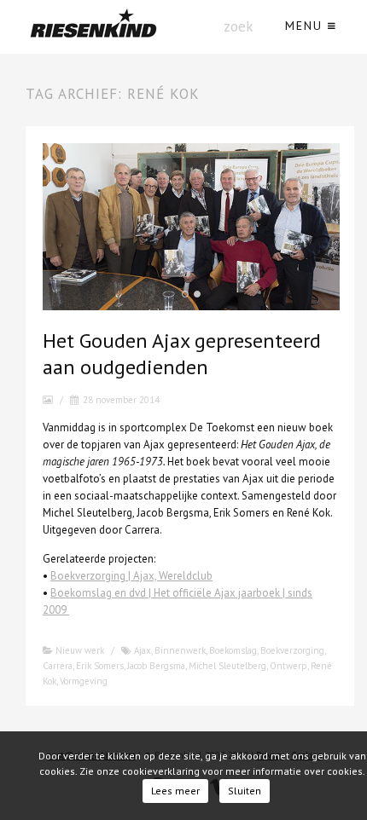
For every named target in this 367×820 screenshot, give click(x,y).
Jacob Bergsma (156, 666)
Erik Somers (100, 666)
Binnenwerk (180, 650)
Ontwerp (288, 666)
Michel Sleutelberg (227, 666)
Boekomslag (233, 650)
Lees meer (175, 790)
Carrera (58, 666)
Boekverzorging (292, 650)
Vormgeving (84, 681)
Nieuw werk (79, 650)
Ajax (142, 650)
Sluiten (244, 790)
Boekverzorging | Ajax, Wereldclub (131, 576)
